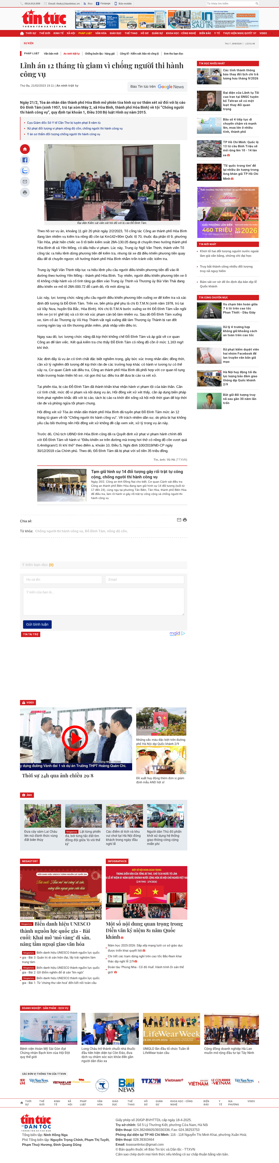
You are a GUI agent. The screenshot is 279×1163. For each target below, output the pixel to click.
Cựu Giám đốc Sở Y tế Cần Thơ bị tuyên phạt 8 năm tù (63, 123)
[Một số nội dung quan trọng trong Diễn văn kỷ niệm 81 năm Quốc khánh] (146, 893)
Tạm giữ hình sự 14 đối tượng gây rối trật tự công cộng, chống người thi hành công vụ (137, 474)
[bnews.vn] (116, 1085)
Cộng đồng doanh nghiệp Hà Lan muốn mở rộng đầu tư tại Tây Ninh (229, 1051)
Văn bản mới (51, 53)
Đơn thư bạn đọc (173, 53)
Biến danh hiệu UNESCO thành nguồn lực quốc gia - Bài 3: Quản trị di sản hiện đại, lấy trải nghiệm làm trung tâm (61, 957)
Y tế (217, 33)
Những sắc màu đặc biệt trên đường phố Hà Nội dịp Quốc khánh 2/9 (160, 742)
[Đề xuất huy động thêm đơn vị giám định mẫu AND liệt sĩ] (161, 760)
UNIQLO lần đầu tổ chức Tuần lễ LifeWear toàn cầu (166, 1051)
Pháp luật (31, 53)
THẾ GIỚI (44, 33)
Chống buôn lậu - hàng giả (100, 53)
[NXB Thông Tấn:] (93, 1085)
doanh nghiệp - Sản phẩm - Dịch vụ (45, 1008)
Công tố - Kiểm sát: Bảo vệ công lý (139, 53)
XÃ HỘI (71, 33)
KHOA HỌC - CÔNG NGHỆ (181, 33)
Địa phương (233, 1103)
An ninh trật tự (72, 53)
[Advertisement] (103, 549)
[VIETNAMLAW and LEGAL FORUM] (50, 1083)
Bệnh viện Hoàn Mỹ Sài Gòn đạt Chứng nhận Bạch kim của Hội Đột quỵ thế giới (45, 1053)
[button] (181, 816)
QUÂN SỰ (157, 33)
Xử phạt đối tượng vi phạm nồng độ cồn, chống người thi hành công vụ (75, 128)
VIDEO (263, 33)
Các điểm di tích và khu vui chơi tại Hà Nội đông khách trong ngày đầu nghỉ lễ (123, 838)
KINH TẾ (59, 33)
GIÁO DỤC (115, 33)
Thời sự (31, 33)
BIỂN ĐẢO (205, 33)
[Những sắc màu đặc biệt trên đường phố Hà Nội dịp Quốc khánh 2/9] (161, 721)
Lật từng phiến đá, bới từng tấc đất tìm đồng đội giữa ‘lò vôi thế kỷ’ (83, 838)
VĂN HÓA (100, 33)
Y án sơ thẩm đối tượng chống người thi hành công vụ (63, 134)
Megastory (71, 831)
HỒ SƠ (144, 33)
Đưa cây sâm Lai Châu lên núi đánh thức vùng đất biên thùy (41, 836)
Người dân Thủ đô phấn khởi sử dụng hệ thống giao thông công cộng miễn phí (164, 838)
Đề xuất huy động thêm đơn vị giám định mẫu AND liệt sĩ (160, 780)
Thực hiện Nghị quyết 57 (239, 33)
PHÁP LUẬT (85, 33)
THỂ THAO (131, 33)
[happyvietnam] (70, 1081)
